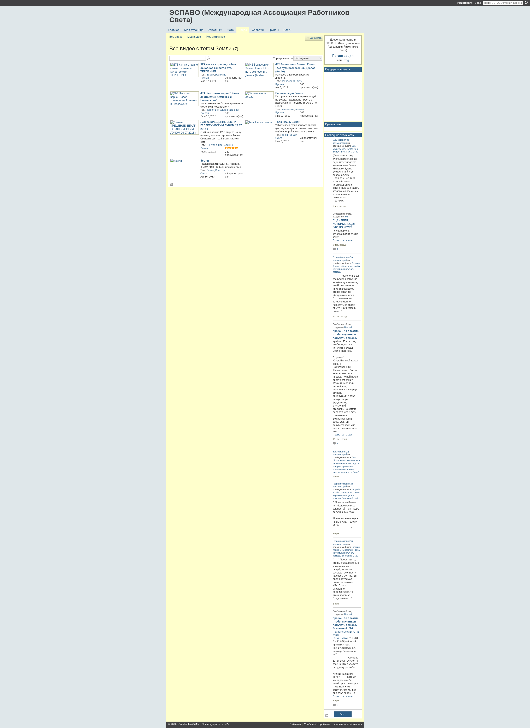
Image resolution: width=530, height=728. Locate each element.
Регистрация (464, 2)
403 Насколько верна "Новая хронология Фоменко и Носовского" (219, 97)
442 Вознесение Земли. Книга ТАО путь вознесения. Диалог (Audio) (295, 68)
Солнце (228, 145)
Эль (335, 140)
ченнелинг (213, 109)
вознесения (288, 81)
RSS (171, 184)
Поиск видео (209, 58)
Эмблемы (295, 724)
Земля (204, 160)
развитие (220, 74)
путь (299, 81)
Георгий (337, 257)
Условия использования (348, 724)
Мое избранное (215, 36)
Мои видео (194, 36)
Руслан (204, 77)
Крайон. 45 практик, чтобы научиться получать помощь (346, 269)
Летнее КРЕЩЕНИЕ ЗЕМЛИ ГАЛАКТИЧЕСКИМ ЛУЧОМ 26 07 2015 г (221, 125)
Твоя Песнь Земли (287, 122)
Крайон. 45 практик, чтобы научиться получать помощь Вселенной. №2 (346, 495)
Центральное (215, 145)
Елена (204, 148)
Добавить (316, 37)
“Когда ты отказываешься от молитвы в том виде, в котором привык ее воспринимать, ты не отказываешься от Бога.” (346, 466)
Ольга (278, 138)
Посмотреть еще (343, 240)
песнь (285, 134)
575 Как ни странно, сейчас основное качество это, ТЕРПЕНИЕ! (218, 68)
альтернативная (229, 109)
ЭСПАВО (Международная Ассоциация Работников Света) (259, 16)
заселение (288, 109)
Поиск (526, 3)
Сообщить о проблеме (317, 724)
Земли (210, 74)
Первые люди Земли (289, 93)
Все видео (175, 36)
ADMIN (195, 724)
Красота (220, 170)
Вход (478, 2)
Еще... (343, 714)
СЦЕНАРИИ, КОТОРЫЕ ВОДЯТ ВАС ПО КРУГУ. (345, 224)
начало (299, 109)
